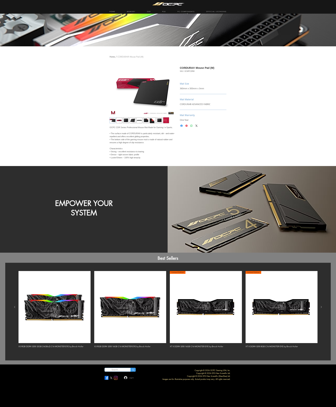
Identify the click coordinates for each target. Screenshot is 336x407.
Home (112, 56)
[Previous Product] (14, 307)
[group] (168, 311)
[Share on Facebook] (181, 125)
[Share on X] (196, 125)
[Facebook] (107, 378)
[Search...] (133, 370)
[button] (131, 11)
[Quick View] (55, 307)
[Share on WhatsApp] (191, 125)
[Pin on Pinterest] (186, 125)
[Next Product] (321, 307)
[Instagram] (116, 378)
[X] (111, 378)
